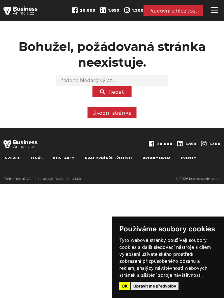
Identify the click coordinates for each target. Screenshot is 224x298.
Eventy (188, 158)
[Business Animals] (20, 10)
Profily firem (156, 158)
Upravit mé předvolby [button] (154, 285)
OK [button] (125, 285)
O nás (37, 158)
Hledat (114, 92)
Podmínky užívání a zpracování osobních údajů (42, 179)
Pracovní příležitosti (173, 11)
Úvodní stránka (112, 113)
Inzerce (12, 158)
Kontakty (63, 158)
